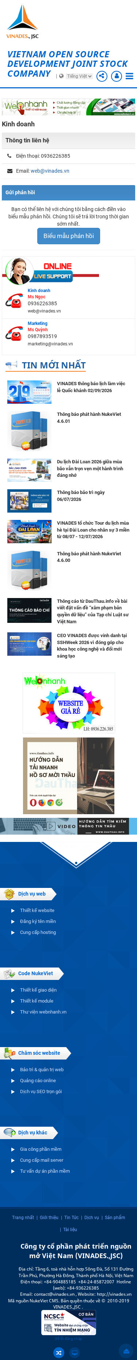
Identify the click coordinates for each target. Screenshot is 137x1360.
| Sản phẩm (113, 1217)
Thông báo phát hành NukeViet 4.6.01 (89, 417)
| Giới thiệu (47, 1217)
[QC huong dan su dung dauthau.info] (68, 826)
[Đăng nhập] (116, 76)
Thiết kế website (37, 910)
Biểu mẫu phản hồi (68, 236)
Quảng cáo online (38, 1080)
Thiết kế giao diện (38, 990)
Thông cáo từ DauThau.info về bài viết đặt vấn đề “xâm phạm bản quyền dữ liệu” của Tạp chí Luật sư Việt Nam (93, 611)
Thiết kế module (36, 1001)
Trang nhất (23, 1217)
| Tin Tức (70, 1217)
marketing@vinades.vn (50, 343)
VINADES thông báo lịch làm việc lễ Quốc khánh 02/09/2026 (91, 387)
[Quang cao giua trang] (68, 107)
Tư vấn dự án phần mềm (45, 1171)
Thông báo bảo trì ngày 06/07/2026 (81, 496)
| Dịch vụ (90, 1217)
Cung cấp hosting (38, 932)
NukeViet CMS (44, 1301)
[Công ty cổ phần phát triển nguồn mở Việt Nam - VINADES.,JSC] (25, 22)
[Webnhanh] (68, 703)
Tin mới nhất (54, 365)
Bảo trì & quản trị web (42, 1069)
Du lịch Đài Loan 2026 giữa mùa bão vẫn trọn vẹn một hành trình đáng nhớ (90, 468)
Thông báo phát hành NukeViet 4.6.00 (89, 557)
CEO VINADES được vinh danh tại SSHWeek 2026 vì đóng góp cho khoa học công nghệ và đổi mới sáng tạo (92, 646)
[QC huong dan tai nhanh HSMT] (68, 775)
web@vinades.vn (50, 171)
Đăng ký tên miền (38, 921)
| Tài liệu (68, 1229)
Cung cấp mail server (41, 1160)
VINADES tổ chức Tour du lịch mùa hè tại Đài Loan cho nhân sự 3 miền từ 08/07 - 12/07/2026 (93, 529)
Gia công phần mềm (40, 1149)
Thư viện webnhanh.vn (43, 1012)
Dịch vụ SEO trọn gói (41, 1091)
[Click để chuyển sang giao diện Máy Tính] (74, 1352)
